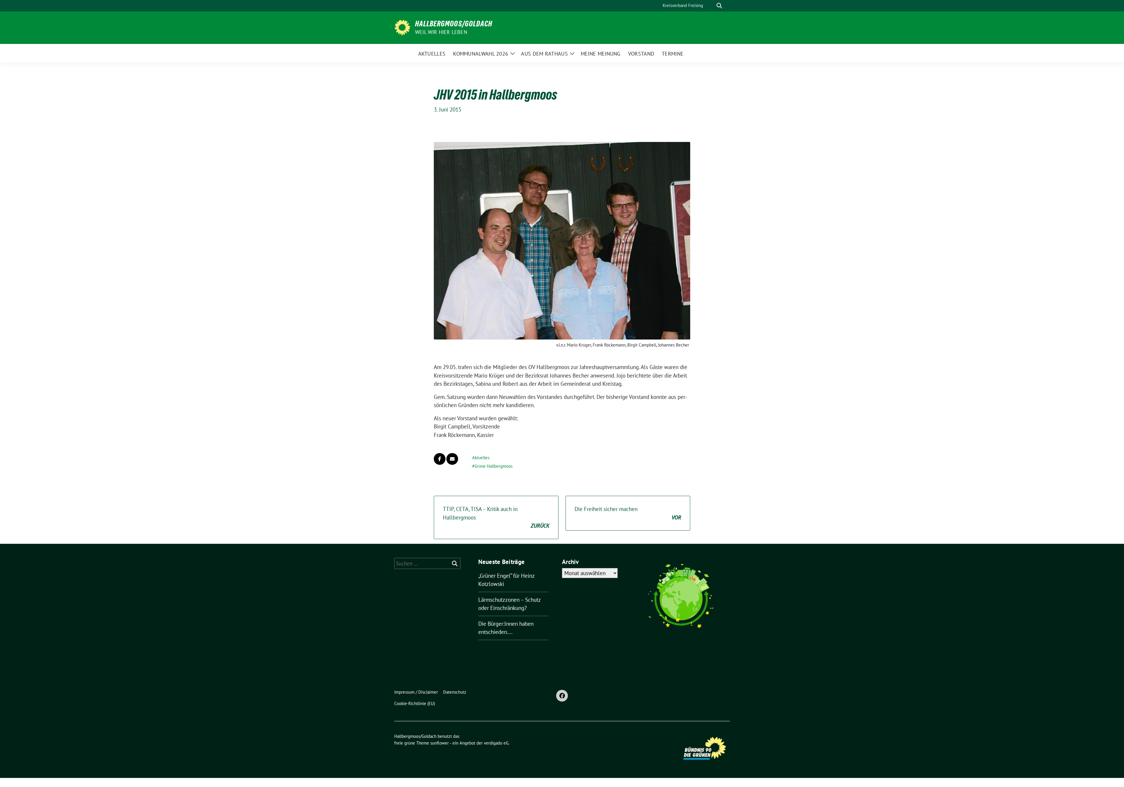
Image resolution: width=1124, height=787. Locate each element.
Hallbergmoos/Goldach (453, 23)
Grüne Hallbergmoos (493, 466)
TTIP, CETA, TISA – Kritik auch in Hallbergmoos (496, 517)
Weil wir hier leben (441, 32)
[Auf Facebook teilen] (440, 459)
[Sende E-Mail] (452, 459)
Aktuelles (480, 457)
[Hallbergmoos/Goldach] (402, 26)
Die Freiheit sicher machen (628, 513)
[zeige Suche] (719, 5)
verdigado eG (496, 743)
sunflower (439, 743)
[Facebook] (562, 696)
